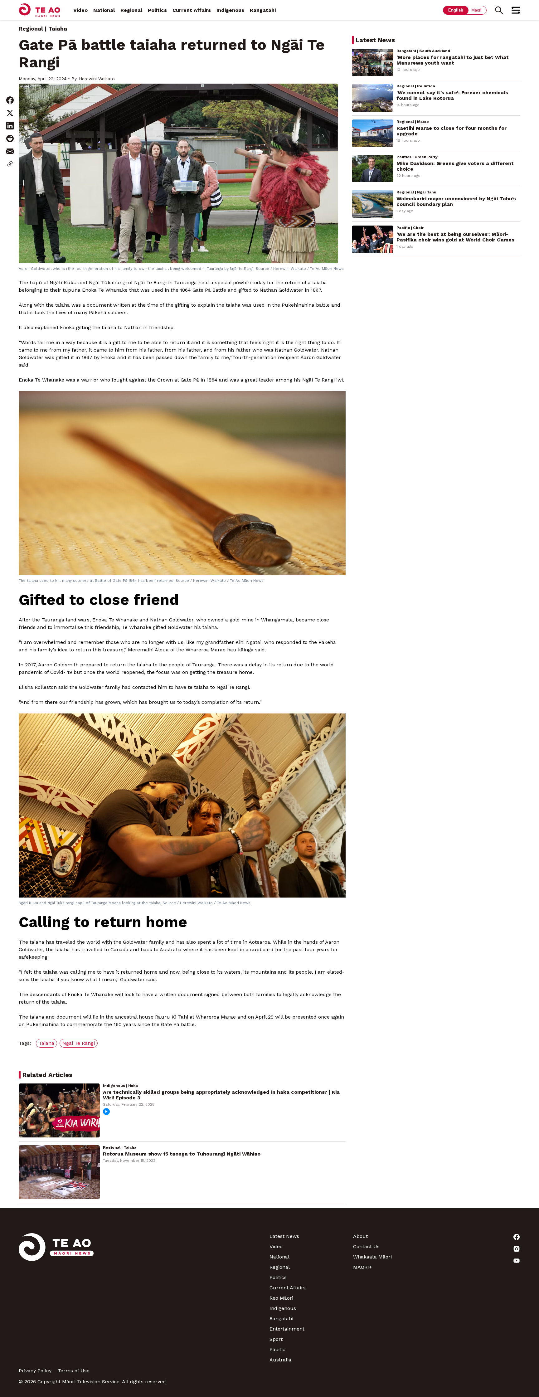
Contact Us (366, 1246)
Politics (157, 10)
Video (80, 10)
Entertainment (287, 1329)
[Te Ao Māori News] (56, 1298)
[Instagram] (478, 1249)
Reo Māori (281, 1298)
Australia (280, 1360)
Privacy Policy (35, 1371)
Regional (131, 10)
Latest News (284, 1236)
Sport (276, 1339)
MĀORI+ (362, 1267)
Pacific (277, 1349)
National (104, 10)
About (360, 1236)
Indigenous (230, 10)
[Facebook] (478, 1237)
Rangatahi (263, 10)
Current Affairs (191, 10)
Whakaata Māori (372, 1257)
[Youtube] (478, 1260)
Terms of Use (74, 1371)
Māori (476, 10)
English (455, 10)
